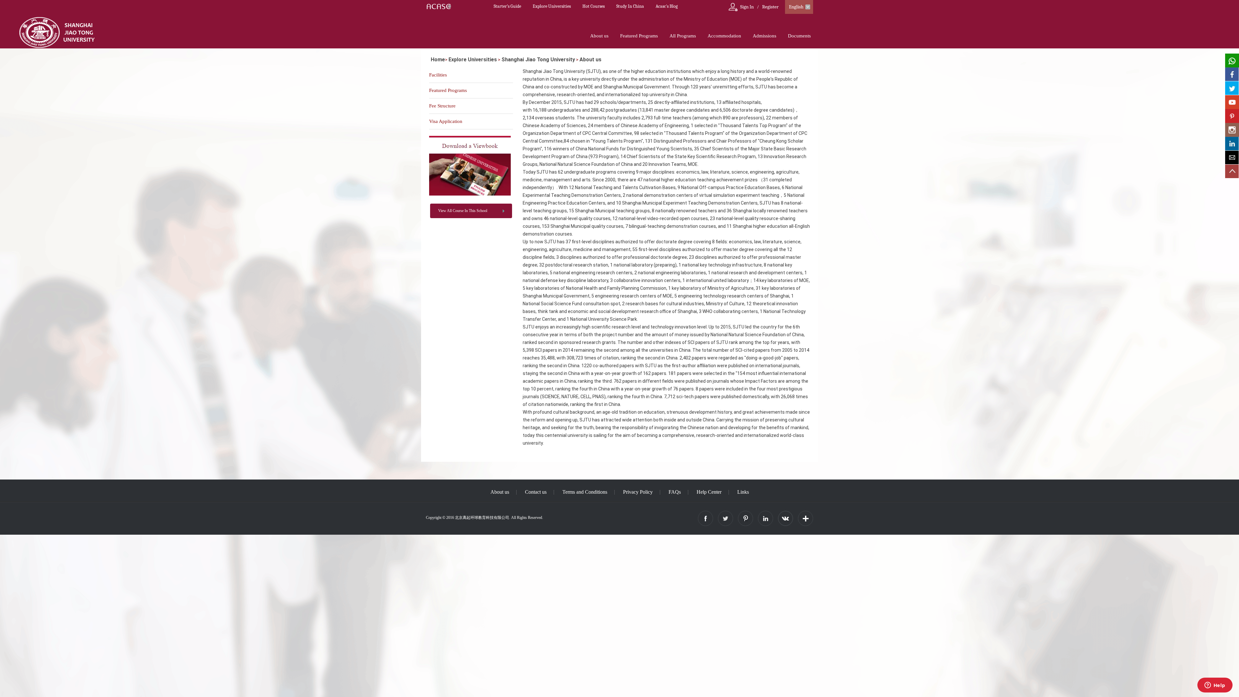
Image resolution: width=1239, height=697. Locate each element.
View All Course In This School (462, 210)
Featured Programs (639, 35)
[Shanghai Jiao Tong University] (470, 194)
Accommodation (724, 35)
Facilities (438, 74)
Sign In (747, 7)
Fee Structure (442, 105)
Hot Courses (593, 6)
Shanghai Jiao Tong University (538, 59)
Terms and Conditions (584, 492)
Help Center (709, 492)
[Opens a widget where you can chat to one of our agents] (1215, 686)
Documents (799, 35)
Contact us (536, 492)
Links (743, 492)
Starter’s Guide (507, 6)
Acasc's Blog (667, 6)
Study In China (630, 6)
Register (770, 7)
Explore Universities (552, 6)
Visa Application (445, 121)
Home (438, 59)
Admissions (764, 35)
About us (599, 35)
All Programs (683, 35)
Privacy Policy (638, 492)
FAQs (675, 492)
